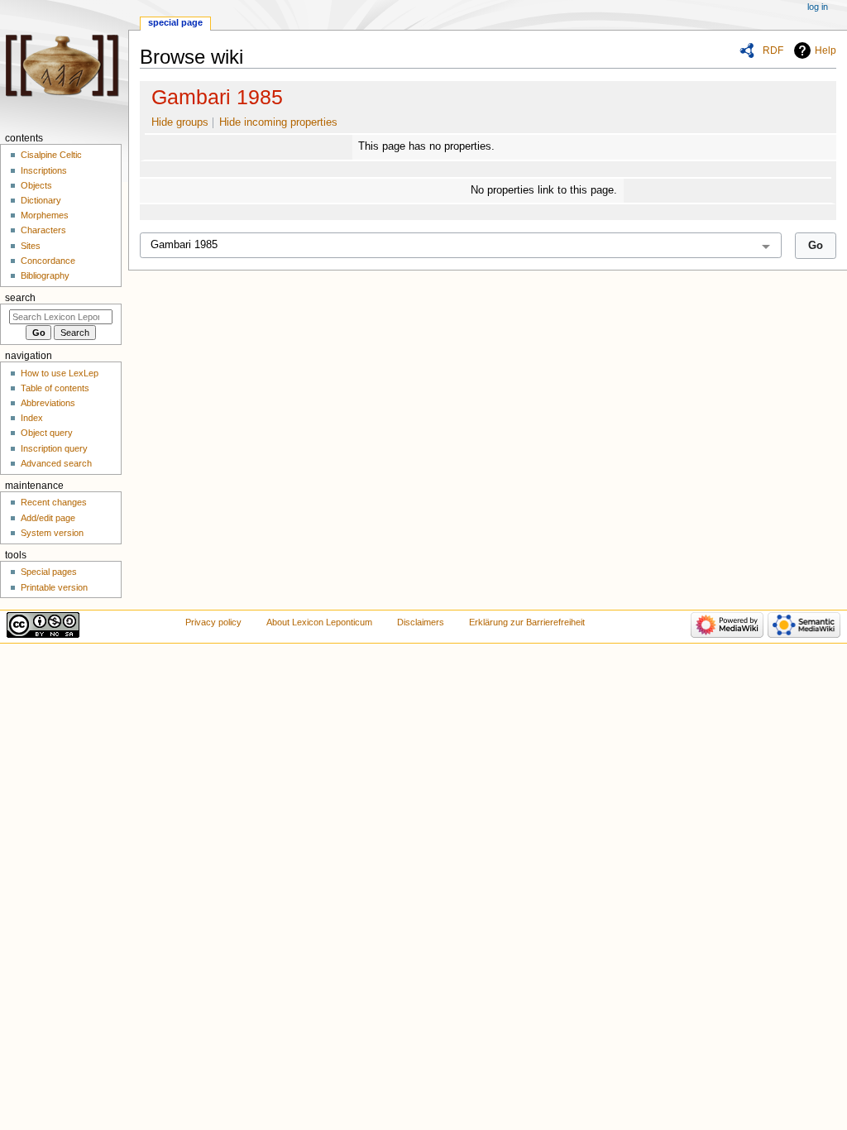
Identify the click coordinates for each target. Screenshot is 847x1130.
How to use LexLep (59, 373)
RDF (773, 50)
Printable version (54, 587)
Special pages (49, 572)
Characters (43, 230)
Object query (47, 433)
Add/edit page (48, 518)
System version (52, 533)
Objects (36, 185)
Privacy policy (213, 622)
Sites (31, 246)
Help (825, 50)
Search (20, 298)
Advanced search (56, 463)
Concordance (48, 261)
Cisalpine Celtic (51, 155)
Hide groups (179, 122)
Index (32, 418)
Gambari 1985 (217, 96)
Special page (175, 22)
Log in (817, 7)
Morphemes (45, 215)
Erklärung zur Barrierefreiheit (527, 622)
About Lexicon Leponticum (319, 622)
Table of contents (55, 388)
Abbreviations (48, 403)
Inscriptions (44, 170)
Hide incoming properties (278, 122)
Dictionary (41, 200)
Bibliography (45, 275)
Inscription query (54, 448)
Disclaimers (420, 622)
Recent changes (54, 502)
